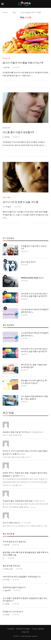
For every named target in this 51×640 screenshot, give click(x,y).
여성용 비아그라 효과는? (13, 612)
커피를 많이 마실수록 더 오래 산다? (34, 247)
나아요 (7, 579)
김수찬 (7, 545)
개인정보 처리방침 (23, 629)
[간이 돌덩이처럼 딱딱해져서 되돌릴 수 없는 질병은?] (10, 400)
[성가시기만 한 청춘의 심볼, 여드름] (25, 177)
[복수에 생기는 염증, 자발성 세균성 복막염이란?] (10, 368)
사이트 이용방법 (38, 629)
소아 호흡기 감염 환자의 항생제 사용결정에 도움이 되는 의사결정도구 (25, 599)
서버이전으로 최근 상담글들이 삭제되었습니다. (22, 577)
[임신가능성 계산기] (10, 266)
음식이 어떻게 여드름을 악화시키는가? (23, 62)
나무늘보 (8, 207)
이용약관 (10, 629)
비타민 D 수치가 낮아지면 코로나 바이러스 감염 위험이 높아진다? (34, 295)
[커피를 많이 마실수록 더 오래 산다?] (10, 250)
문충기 (15, 454)
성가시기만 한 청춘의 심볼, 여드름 (20, 202)
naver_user (9, 569)
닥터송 (7, 137)
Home (5, 12)
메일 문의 (25, 632)
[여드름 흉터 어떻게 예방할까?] (25, 107)
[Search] (48, 4)
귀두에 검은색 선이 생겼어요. (14, 542)
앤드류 (7, 67)
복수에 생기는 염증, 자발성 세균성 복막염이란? (34, 366)
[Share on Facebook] (24, 80)
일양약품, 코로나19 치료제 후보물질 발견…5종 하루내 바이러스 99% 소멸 (25, 553)
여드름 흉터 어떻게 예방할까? (18, 132)
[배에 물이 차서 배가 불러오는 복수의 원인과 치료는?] (10, 384)
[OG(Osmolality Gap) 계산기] (10, 282)
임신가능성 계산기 (28, 262)
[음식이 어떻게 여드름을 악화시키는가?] (25, 38)
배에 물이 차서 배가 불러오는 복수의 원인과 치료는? (34, 381)
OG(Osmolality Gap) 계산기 (32, 278)
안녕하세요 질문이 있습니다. (14, 587)
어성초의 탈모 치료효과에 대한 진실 (17, 501)
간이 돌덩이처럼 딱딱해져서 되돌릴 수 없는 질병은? (34, 397)
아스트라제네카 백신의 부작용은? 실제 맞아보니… (34, 310)
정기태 (15, 476)
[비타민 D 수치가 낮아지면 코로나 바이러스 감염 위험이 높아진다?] (10, 297)
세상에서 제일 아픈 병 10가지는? (16, 432)
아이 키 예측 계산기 (11, 522)
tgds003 (8, 590)
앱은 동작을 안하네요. (11, 566)
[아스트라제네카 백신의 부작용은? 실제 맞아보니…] (10, 313)
